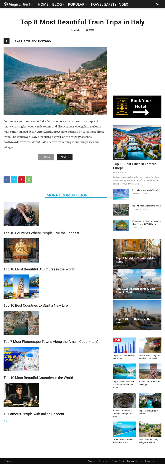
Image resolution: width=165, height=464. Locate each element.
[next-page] (7, 421)
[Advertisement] (137, 65)
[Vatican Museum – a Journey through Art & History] (124, 400)
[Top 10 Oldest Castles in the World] (137, 315)
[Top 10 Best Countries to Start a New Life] (55, 286)
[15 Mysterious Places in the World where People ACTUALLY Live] (121, 225)
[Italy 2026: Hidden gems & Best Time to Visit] (137, 284)
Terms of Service (134, 461)
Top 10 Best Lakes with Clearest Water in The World (123, 384)
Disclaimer (104, 461)
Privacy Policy (118, 461)
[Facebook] (7, 179)
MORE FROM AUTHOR (67, 195)
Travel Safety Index (109, 4)
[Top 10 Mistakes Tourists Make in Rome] (137, 254)
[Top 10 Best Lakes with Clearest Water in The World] (124, 371)
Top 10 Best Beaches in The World (146, 190)
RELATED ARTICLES (24, 195)
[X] (14, 179)
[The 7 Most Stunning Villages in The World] (150, 429)
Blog (57, 4)
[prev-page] (5, 421)
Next (63, 157)
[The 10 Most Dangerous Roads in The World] (150, 345)
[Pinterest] (21, 179)
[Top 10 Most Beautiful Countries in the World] (55, 359)
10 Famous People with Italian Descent (34, 414)
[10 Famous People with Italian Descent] (55, 395)
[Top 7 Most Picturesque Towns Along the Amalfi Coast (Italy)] (55, 323)
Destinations (119, 158)
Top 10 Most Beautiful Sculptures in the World (39, 269)
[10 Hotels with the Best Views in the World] (124, 429)
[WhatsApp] (29, 179)
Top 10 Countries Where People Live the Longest (41, 233)
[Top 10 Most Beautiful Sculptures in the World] (55, 250)
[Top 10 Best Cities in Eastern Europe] (137, 142)
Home (43, 4)
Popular (76, 4)
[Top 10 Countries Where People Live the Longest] (55, 214)
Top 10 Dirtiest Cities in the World (146, 206)
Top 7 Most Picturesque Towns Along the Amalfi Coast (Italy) (51, 342)
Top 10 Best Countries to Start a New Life (36, 305)
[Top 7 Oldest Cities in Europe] (150, 400)
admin (77, 30)
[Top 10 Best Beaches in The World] (121, 194)
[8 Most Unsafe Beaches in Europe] (150, 371)
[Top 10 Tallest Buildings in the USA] (124, 345)
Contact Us (150, 461)
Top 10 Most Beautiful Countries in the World (38, 378)
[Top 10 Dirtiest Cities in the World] (121, 210)
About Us (92, 461)
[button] (157, 4)
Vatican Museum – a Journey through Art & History (123, 413)
